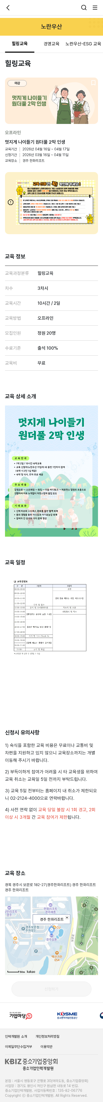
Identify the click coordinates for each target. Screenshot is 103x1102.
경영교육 (52, 43)
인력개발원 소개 (16, 1036)
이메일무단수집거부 (18, 1047)
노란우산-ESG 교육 (83, 43)
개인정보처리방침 (48, 1036)
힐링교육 (20, 43)
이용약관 (46, 1047)
